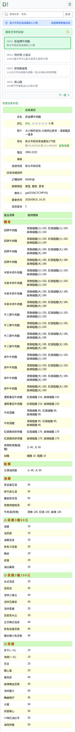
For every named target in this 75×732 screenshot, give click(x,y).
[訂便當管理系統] (5, 4)
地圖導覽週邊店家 (60, 23)
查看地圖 (64, 145)
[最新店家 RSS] (68, 32)
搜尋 (67, 14)
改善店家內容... (11, 103)
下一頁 (62, 95)
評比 (27, 123)
